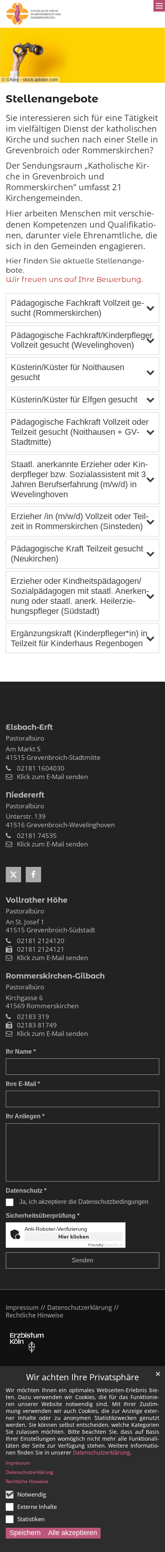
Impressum (18, 1463)
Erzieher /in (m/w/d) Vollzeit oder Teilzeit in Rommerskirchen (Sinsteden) (79, 521)
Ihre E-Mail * (23, 1084)
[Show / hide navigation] (159, 6)
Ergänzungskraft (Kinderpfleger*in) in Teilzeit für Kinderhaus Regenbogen (79, 638)
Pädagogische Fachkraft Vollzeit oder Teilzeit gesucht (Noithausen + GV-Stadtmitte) (79, 432)
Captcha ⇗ (105, 1245)
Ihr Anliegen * (25, 1116)
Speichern (25, 1533)
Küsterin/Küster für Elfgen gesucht (74, 399)
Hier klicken (73, 1237)
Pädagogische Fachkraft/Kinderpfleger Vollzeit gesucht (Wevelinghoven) (81, 340)
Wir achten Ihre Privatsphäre (82, 1377)
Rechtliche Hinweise (27, 1481)
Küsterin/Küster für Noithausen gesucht (67, 372)
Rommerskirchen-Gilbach (55, 975)
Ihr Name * (21, 1051)
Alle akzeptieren (72, 1533)
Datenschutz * (26, 1190)
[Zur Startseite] (33, 13)
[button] (13, 874)
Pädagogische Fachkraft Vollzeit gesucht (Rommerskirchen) (77, 308)
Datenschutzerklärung (101, 1452)
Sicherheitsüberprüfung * (42, 1215)
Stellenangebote (52, 98)
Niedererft (25, 794)
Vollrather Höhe (37, 900)
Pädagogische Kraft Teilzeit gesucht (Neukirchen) (77, 553)
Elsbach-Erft (29, 727)
